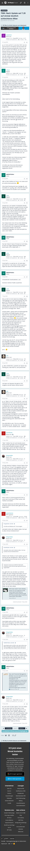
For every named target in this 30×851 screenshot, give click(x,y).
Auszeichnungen (9, 796)
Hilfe (9, 843)
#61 (27, 42)
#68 (27, 296)
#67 (27, 277)
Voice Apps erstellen (9, 815)
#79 (27, 670)
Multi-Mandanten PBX (21, 796)
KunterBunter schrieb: (8, 547)
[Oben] (12, 843)
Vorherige (9, 728)
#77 (27, 612)
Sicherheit (20, 829)
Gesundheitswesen (20, 803)
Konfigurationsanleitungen (20, 823)
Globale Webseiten (9, 800)
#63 (27, 178)
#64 (27, 203)
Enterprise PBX (20, 788)
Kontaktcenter (21, 793)
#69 (27, 363)
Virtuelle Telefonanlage (9, 813)
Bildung (20, 800)
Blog (21, 815)
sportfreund (5, 20)
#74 (27, 495)
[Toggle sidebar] (27, 3)
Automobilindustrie (20, 805)
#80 (27, 704)
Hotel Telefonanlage (20, 798)
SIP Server (9, 817)
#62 (27, 77)
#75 (27, 520)
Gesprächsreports (9, 822)
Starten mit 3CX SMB (20, 813)
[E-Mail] (12, 735)
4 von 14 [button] (15, 728)
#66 (27, 260)
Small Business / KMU (20, 791)
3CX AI (9, 827)
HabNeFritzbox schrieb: (9, 642)
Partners (9, 793)
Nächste (21, 728)
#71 (27, 398)
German (12, 838)
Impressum (4, 843)
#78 (27, 639)
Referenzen (20, 831)
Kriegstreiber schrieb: (8, 523)
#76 (27, 544)
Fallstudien (9, 798)
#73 (27, 463)
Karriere (9, 791)
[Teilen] (24, 42)
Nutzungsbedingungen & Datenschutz (16, 841)
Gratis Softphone (9, 820)
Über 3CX (9, 788)
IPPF (6, 838)
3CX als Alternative (20, 826)
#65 (27, 241)
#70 (27, 381)
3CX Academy (21, 817)
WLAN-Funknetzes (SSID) (11, 151)
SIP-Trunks (9, 830)
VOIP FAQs (20, 820)
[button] (2, 3)
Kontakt (9, 803)
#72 (27, 440)
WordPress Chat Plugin (9, 825)
